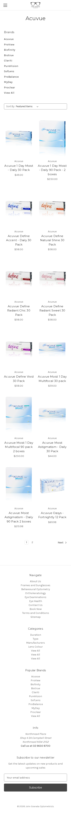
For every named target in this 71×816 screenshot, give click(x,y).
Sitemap (35, 617)
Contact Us (36, 605)
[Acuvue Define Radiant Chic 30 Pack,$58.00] (19, 278)
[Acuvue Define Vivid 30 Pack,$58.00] (19, 348)
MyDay (8, 82)
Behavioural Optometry (35, 589)
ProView (9, 44)
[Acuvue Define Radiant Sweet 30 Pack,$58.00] (52, 278)
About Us (35, 581)
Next (61, 542)
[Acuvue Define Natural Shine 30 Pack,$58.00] (52, 208)
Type (35, 638)
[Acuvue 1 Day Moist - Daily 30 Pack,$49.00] (19, 138)
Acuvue (9, 39)
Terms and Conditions (35, 613)
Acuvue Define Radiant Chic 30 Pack (18, 310)
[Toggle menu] (5, 5)
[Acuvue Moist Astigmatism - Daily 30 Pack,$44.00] (52, 415)
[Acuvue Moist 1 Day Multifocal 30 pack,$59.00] (52, 348)
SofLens (9, 71)
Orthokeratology (35, 593)
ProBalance (11, 76)
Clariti (8, 60)
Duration (35, 634)
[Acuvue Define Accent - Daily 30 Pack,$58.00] (19, 208)
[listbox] (28, 106)
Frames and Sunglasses (35, 585)
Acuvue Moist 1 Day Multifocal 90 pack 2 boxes (18, 447)
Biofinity (9, 49)
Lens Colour (35, 646)
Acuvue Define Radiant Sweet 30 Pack (52, 310)
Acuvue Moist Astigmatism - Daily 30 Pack (52, 447)
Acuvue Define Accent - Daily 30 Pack (18, 240)
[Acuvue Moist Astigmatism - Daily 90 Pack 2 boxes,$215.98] (19, 485)
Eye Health (35, 601)
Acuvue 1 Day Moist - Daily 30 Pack (18, 168)
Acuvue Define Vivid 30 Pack (19, 379)
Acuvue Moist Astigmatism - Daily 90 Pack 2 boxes (19, 517)
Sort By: (10, 106)
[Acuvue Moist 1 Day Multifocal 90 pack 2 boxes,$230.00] (19, 415)
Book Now (36, 609)
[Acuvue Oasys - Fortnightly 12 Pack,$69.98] (52, 485)
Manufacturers (35, 642)
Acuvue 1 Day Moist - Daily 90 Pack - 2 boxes (52, 170)
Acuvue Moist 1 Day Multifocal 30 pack (52, 379)
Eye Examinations (35, 597)
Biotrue (9, 55)
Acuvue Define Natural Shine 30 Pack (52, 240)
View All (9, 92)
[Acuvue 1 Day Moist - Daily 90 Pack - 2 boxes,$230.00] (52, 138)
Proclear (9, 87)
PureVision (11, 66)
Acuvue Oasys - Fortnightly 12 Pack (52, 515)
